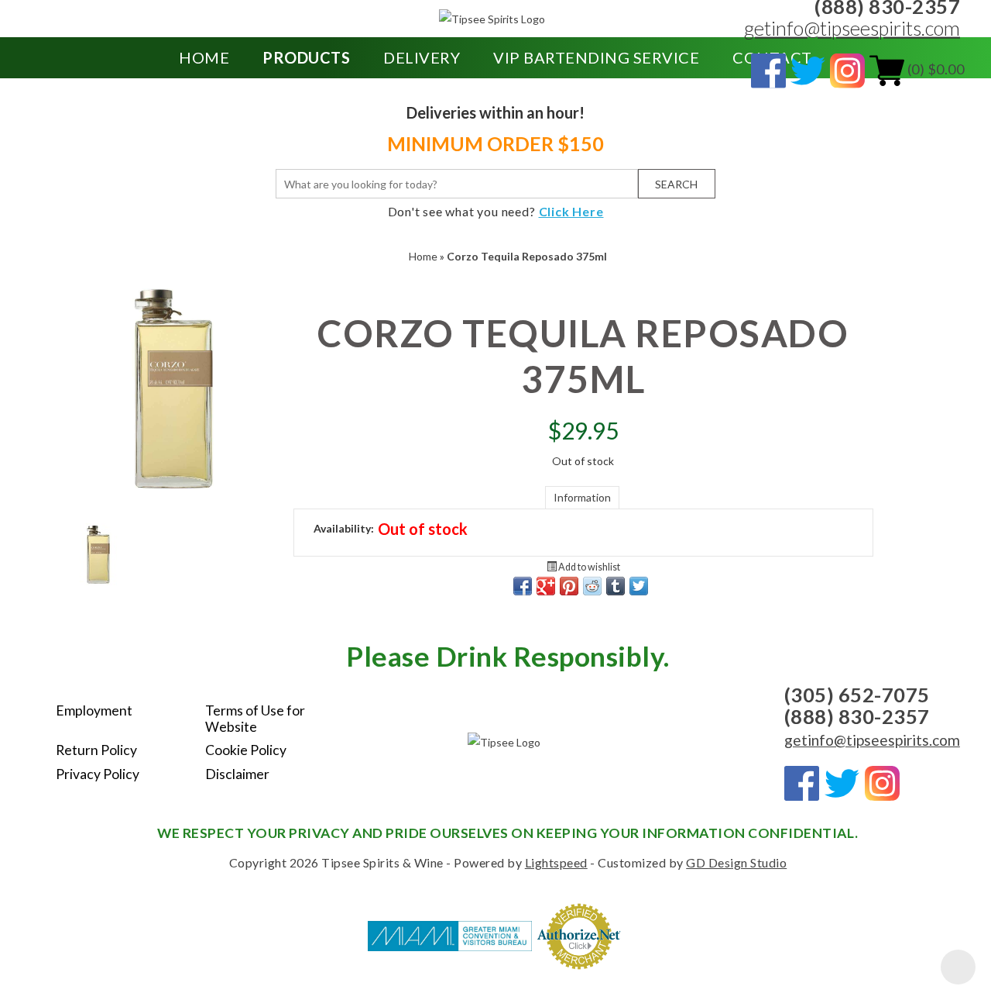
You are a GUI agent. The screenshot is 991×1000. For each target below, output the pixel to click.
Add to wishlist (588, 567)
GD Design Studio (736, 862)
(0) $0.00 (934, 69)
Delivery (421, 57)
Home (204, 57)
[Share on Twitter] (638, 586)
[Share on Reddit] (592, 586)
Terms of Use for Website (255, 718)
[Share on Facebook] (522, 586)
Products (306, 57)
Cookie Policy (245, 750)
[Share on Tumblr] (615, 586)
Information (582, 497)
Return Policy (96, 750)
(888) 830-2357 (857, 716)
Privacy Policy (97, 774)
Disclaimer (237, 774)
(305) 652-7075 (857, 694)
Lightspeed (556, 862)
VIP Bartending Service (596, 57)
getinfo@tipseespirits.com (852, 28)
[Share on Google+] (546, 586)
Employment (94, 710)
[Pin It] (569, 586)
